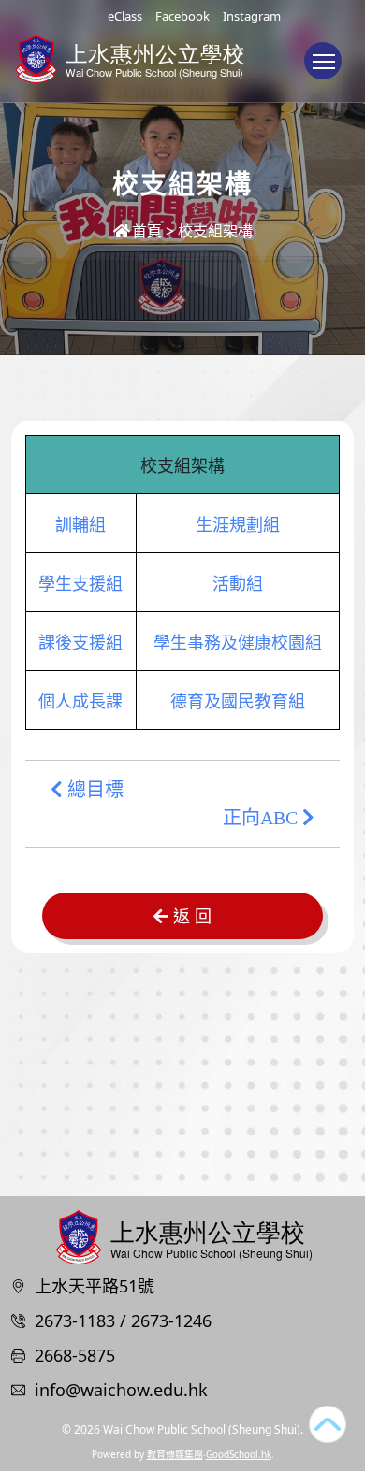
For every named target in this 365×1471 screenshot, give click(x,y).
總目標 (93, 789)
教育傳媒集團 (175, 1454)
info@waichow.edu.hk (121, 1389)
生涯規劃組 (238, 525)
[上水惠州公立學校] (182, 1235)
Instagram (252, 15)
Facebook (182, 15)
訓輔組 (80, 525)
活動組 (237, 584)
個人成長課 (80, 702)
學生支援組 (80, 584)
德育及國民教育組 (237, 702)
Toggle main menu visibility (323, 60)
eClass (125, 15)
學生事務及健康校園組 (237, 643)
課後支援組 (80, 643)
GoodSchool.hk (238, 1454)
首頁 (147, 231)
